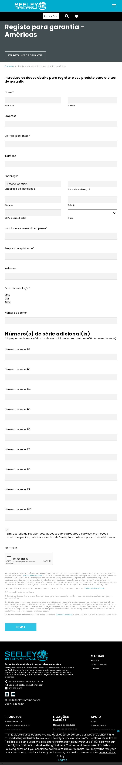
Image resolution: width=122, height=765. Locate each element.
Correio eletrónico (17, 136)
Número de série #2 (17, 349)
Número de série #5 (18, 409)
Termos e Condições (64, 615)
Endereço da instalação (20, 189)
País (70, 218)
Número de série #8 (18, 469)
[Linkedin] (7, 694)
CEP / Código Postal (15, 218)
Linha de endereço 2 (79, 189)
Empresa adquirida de (19, 248)
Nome (9, 92)
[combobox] (3, 763)
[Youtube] (13, 694)
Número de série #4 (18, 389)
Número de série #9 (17, 489)
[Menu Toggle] (114, 6)
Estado (71, 205)
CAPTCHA (11, 548)
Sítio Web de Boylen (14, 704)
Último (71, 105)
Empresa (9, 66)
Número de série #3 (17, 369)
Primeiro (9, 105)
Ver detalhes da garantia (25, 55)
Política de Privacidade (33, 575)
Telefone (10, 156)
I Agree (62, 760)
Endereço (11, 176)
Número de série (16, 313)
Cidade (9, 205)
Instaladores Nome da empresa (26, 228)
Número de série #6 (18, 429)
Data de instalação (17, 288)
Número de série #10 (18, 509)
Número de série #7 (18, 449)
